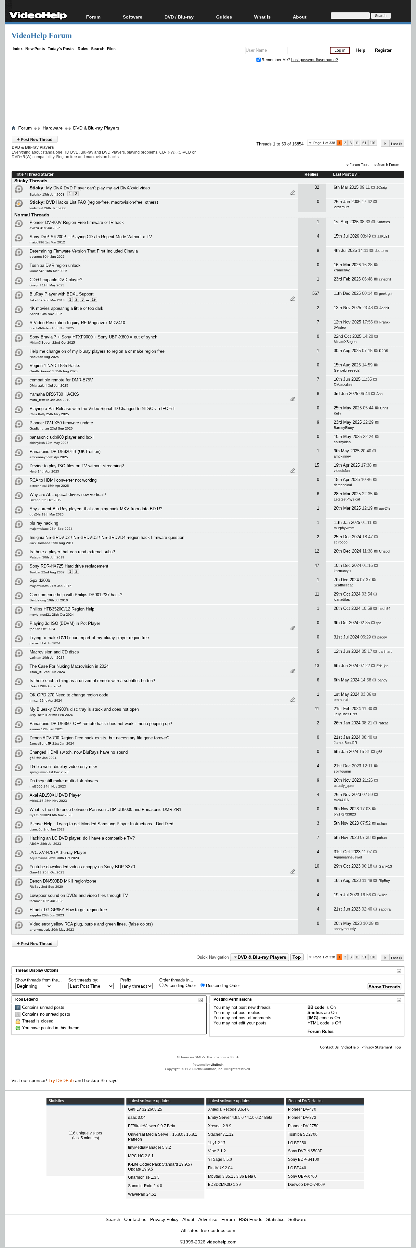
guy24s (385, 508)
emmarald (341, 700)
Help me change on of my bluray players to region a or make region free (97, 351)
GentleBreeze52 (346, 370)
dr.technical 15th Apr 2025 (49, 485)
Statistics (275, 1219)
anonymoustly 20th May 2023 (52, 929)
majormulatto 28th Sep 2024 (51, 528)
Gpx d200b (40, 580)
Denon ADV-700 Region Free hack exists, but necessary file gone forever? (99, 737)
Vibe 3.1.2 (217, 1151)
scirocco (340, 542)
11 (357, 143)
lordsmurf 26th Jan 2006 (48, 208)
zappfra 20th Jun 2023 (47, 915)
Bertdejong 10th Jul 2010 (49, 600)
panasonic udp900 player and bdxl (62, 437)
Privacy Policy (164, 1219)
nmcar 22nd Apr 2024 (46, 700)
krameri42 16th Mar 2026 (48, 271)
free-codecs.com (218, 1230)
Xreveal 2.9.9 (219, 1126)
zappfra (385, 909)
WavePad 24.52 (142, 1194)
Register (383, 50)
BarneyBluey (344, 428)
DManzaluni (343, 385)
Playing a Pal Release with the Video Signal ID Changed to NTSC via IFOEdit (103, 408)
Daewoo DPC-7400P (306, 1184)
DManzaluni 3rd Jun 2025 (49, 385)
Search (97, 49)
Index (18, 49)
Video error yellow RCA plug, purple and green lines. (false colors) (91, 924)
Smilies (315, 1012)
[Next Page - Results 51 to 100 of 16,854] (385, 143)
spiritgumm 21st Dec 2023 (49, 772)
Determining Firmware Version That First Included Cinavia (84, 251)
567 (315, 293)
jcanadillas (342, 599)
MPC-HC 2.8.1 (141, 1156)
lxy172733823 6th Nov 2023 (51, 815)
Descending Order (222, 985)
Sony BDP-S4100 (303, 1159)
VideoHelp (350, 1047)
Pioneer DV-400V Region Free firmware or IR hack (77, 222)
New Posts (35, 49)
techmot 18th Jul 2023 (46, 901)
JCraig (381, 187)
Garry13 (385, 866)
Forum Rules (320, 1031)
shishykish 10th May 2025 (49, 443)
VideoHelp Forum (41, 35)
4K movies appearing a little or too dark (66, 308)
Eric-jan (382, 666)
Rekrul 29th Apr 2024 (45, 686)
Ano (379, 394)
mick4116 (341, 800)
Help (360, 50)
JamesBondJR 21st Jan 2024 (52, 743)
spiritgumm (342, 771)
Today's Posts (61, 49)
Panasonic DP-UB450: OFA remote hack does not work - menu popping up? (101, 723)
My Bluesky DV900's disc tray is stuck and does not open (84, 709)
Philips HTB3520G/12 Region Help (62, 609)
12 (317, 551)
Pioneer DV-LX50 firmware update (61, 422)
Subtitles (383, 222)
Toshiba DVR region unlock (55, 265)
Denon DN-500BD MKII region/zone (63, 881)
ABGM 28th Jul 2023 (45, 843)
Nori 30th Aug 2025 (44, 357)
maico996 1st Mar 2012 (47, 242)
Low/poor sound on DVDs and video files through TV (79, 895)
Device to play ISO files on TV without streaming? (77, 465)
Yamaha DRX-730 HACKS (54, 394)
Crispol (384, 551)
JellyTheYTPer (345, 714)
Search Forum (388, 165)
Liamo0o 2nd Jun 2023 (47, 829)
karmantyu (342, 571)
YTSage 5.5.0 (220, 1159)
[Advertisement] (208, 95)
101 (373, 143)
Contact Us (329, 1047)
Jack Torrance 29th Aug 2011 (51, 543)
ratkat (383, 723)
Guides (224, 17)
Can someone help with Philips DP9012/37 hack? (76, 594)
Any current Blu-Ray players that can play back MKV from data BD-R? (96, 508)
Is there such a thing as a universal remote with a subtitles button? (92, 680)
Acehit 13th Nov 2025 (46, 314)
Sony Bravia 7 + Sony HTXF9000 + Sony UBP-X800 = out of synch (93, 337)
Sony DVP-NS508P (305, 1151)
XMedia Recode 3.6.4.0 (229, 1109)
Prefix (125, 980)
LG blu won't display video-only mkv (63, 766)
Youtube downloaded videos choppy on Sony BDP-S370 (82, 866)
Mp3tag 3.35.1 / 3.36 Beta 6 (232, 1176)
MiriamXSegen (345, 342)
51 (364, 143)
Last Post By (345, 174)
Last (394, 144)
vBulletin (217, 1065)
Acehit (384, 308)
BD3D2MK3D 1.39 (224, 1184)
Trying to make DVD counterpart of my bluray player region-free (89, 637)
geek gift (385, 293)
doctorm (381, 251)
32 (317, 187)
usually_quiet (344, 786)
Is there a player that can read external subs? (72, 551)
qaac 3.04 (137, 1117)
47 (317, 565)
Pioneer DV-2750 (303, 1126)
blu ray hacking (44, 523)
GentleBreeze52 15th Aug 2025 (54, 371)
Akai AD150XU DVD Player (55, 795)
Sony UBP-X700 (302, 1176)
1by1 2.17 (217, 1143)
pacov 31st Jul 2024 (45, 643)
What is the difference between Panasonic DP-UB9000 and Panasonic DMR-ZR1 (105, 809)
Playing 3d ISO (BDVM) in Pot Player (65, 623)
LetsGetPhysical (347, 499)
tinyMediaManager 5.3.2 (149, 1147)
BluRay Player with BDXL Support (62, 294)
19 (94, 299)
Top (296, 957)
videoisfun (342, 471)
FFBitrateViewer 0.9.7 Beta (151, 1126)
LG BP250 (297, 1143)
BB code (315, 1007)
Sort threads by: (83, 980)
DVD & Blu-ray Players (96, 127)
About (188, 1219)
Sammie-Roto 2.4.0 (145, 1186)
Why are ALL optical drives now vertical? (68, 494)
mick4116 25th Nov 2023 (48, 800)
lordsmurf (341, 207)
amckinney (342, 456)
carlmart (385, 651)
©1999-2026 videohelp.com (208, 1241)
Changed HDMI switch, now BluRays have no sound (79, 752)
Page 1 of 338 (324, 143)
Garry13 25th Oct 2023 (47, 872)
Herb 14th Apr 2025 (44, 471)
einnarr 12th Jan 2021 (46, 729)
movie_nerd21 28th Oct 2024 (52, 614)
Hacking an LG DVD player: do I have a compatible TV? (82, 838)
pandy (382, 680)
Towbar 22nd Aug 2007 (47, 572)
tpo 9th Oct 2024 (42, 629)
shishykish (342, 442)
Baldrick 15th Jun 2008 (47, 194)
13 (317, 665)
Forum (93, 17)
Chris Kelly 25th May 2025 (49, 414)
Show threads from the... (38, 980)
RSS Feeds (250, 1219)
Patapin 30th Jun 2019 (47, 557)
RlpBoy (384, 881)
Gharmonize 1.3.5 (144, 1177)
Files (111, 49)
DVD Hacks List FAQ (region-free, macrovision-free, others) (102, 202)
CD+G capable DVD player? (56, 279)
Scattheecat (343, 585)
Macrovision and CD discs (54, 652)
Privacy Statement (376, 1047)
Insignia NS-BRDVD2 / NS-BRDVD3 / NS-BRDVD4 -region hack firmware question (107, 537)
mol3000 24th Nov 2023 (48, 786)
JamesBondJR (345, 743)
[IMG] (312, 1017)
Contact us (135, 1219)
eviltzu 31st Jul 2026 (45, 228)
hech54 (384, 608)
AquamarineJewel (348, 857)
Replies (311, 174)
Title (20, 174)
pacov (382, 637)
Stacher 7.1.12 (221, 1134)
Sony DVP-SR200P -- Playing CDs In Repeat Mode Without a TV (91, 236)
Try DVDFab (61, 1080)
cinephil (385, 279)
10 (317, 866)
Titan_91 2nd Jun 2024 (47, 672)
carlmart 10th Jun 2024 (47, 657)
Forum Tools (359, 165)
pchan (382, 823)
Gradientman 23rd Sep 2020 (51, 428)
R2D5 (383, 351)
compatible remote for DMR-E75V (61, 379)
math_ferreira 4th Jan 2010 (50, 400)
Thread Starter (40, 174)
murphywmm (344, 528)
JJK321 (383, 236)
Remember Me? (276, 60)
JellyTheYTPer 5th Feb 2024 (51, 715)
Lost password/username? (314, 60)
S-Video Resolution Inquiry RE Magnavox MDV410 (77, 322)
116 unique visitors (85, 1133)
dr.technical (343, 485)
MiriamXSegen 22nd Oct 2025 (52, 342)
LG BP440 (297, 1168)
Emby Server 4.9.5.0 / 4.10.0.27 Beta (240, 1117)
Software (132, 17)
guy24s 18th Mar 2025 (47, 514)
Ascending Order (179, 985)
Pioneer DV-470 (302, 1109)
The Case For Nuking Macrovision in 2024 (69, 666)
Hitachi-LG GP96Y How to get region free (68, 909)
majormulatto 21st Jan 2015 (51, 586)
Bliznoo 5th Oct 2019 (45, 500)
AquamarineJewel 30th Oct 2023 (54, 858)
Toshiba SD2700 (303, 1134)
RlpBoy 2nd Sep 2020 (46, 886)
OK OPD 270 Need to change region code (69, 695)
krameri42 (342, 270)
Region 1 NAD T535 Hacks (55, 365)
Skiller (382, 895)
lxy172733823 (345, 814)
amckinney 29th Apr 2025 (49, 457)
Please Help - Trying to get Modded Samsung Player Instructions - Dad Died (101, 823)
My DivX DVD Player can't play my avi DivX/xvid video (98, 187)
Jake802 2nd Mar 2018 (47, 300)
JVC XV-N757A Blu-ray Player (58, 852)
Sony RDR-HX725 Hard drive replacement (69, 566)
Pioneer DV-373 (302, 1117)
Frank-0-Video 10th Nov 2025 (52, 328)
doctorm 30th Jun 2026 (47, 256)
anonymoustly (345, 929)
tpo (378, 623)
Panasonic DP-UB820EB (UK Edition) (65, 451)
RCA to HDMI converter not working (63, 480)
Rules (83, 49)
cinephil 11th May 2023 (47, 285)
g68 (379, 752)
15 (317, 465)
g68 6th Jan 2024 (43, 758)
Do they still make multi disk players (64, 780)
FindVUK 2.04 (220, 1168)
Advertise (207, 1219)
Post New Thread (34, 139)
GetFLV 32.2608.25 (145, 1109)
